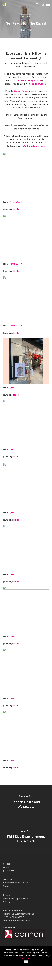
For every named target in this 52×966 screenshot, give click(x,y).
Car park (7, 863)
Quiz (12, 387)
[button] (48, 4)
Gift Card (7, 879)
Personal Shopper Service (15, 882)
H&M (39, 80)
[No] (48, 956)
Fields (16, 209)
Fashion (26, 16)
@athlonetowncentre (34, 145)
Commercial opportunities (15, 898)
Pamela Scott (16, 201)
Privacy (6, 901)
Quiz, (33, 80)
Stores (6, 886)
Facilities (7, 867)
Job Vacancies (9, 870)
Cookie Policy (25, 958)
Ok (26, 962)
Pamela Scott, (24, 80)
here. (37, 107)
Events (6, 894)
